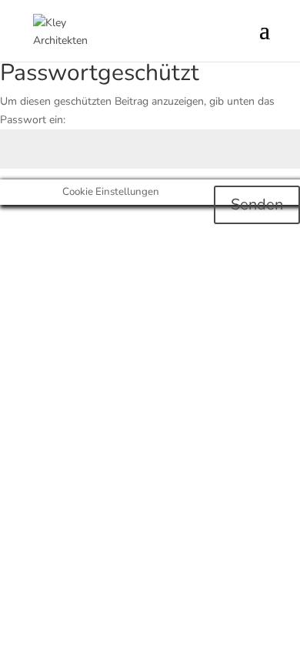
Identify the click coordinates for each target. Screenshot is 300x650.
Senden (257, 204)
